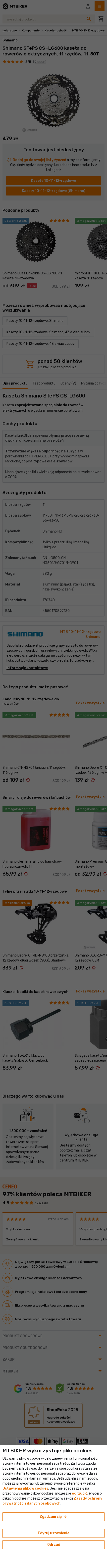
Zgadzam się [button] (53, 1517)
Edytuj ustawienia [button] (53, 1533)
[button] (79, 1493)
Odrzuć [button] (53, 1545)
